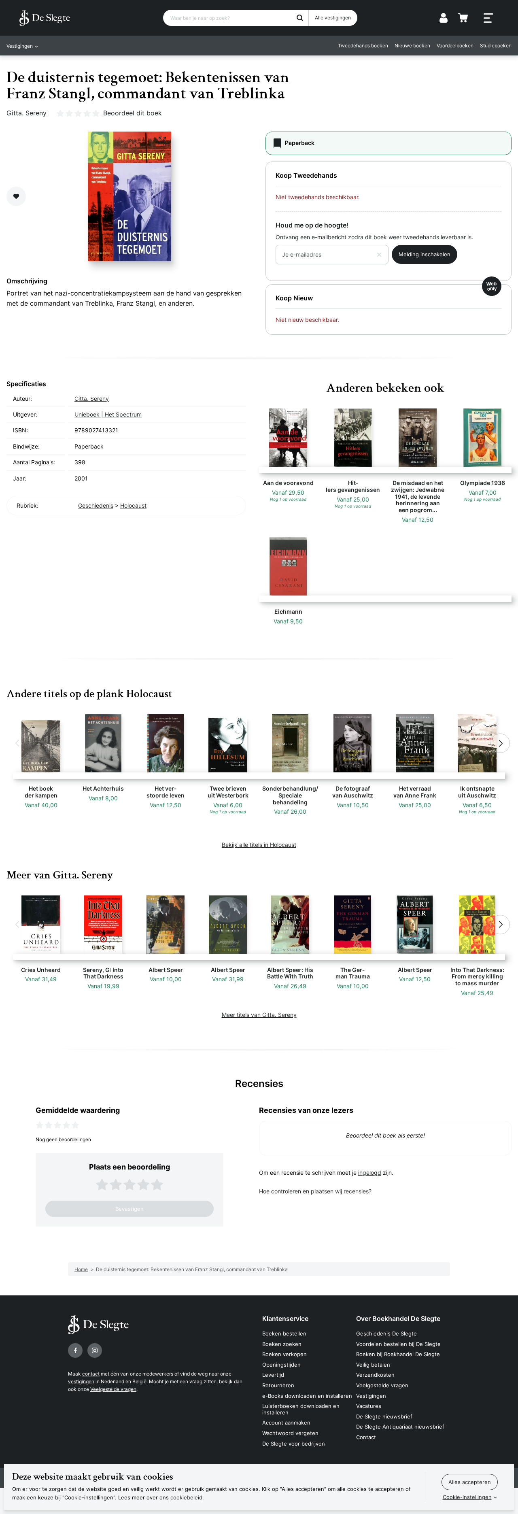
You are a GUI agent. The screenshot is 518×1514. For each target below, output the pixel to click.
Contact (366, 1437)
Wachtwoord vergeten (290, 1433)
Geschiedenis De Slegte (386, 1333)
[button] (18, 743)
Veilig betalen (373, 1364)
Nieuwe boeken (412, 46)
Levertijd (273, 1375)
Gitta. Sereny (26, 113)
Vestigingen (371, 1396)
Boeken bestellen (284, 1333)
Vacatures (368, 1406)
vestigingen (81, 1381)
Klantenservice (285, 1318)
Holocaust (133, 505)
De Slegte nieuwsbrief (384, 1416)
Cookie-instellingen (467, 1497)
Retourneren (278, 1385)
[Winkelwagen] (463, 18)
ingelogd (369, 1172)
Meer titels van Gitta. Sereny (259, 1014)
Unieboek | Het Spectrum (108, 414)
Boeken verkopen (284, 1354)
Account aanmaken (286, 1422)
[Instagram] (94, 1350)
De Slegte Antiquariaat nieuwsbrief (400, 1426)
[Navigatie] (488, 18)
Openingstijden (281, 1364)
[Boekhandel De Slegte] (44, 18)
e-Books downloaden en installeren (307, 1396)
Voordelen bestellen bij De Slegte (398, 1344)
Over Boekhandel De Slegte (398, 1318)
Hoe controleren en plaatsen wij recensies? (315, 1191)
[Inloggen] (443, 18)
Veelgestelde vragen (113, 1389)
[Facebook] (75, 1350)
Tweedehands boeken (363, 46)
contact (91, 1374)
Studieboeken (496, 46)
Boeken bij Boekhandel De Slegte (398, 1354)
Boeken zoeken (281, 1344)
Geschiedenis (95, 505)
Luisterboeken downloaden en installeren (301, 1409)
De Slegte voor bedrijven (293, 1443)
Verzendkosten (375, 1375)
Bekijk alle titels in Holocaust (259, 844)
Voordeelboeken (455, 46)
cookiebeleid (186, 1497)
